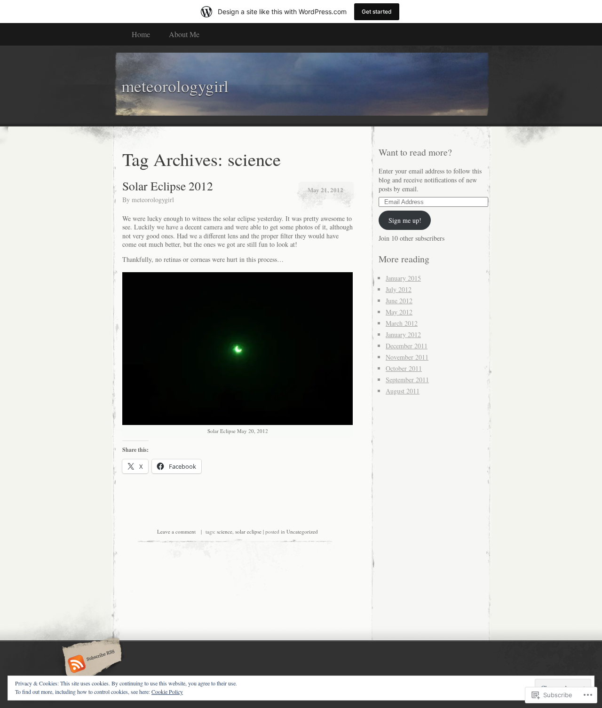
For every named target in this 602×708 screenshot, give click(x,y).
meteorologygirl (153, 199)
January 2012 (403, 334)
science (224, 531)
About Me (184, 34)
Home (141, 34)
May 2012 (399, 311)
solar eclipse (248, 531)
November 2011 (407, 357)
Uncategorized (302, 531)
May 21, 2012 (325, 189)
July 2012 (399, 289)
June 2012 (399, 300)
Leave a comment (176, 531)
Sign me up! (404, 220)
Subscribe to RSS (90, 664)
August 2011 (403, 390)
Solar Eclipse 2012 (167, 186)
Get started (377, 11)
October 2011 (404, 368)
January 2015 (403, 278)
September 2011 (407, 379)
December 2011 (407, 345)
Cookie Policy (167, 691)
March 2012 (402, 323)
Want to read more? (415, 152)
